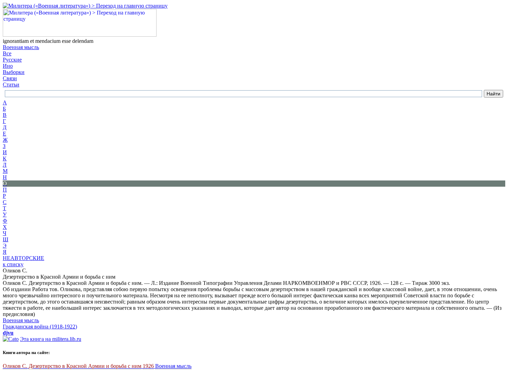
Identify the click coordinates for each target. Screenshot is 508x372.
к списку (13, 264)
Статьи (11, 84)
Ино (8, 66)
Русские (12, 60)
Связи (10, 78)
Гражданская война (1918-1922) (40, 326)
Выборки (14, 72)
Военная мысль (21, 47)
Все (7, 53)
